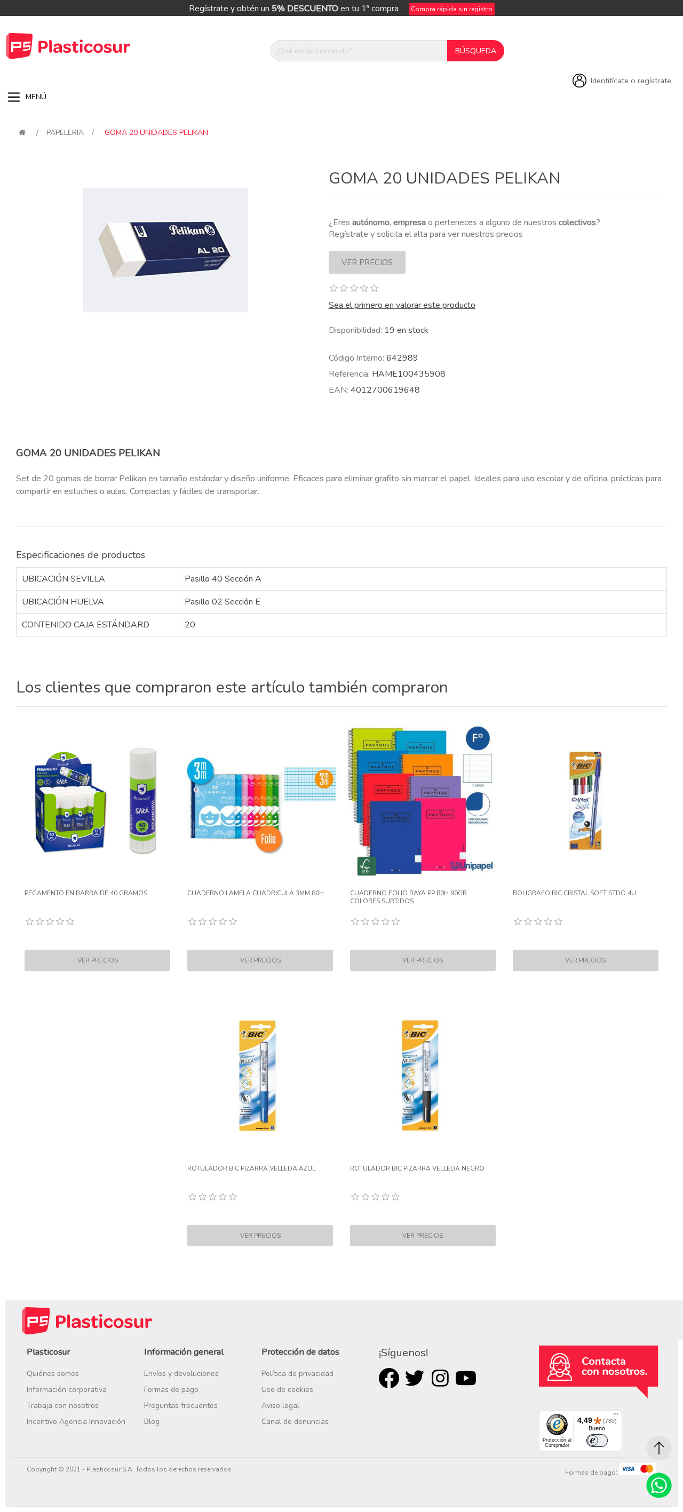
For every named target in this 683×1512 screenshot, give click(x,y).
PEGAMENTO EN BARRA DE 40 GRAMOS (86, 893)
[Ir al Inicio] (659, 1448)
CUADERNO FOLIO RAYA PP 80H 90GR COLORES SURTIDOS (408, 897)
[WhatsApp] (659, 1485)
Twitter (414, 1378)
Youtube (466, 1378)
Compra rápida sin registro (452, 9)
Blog (152, 1421)
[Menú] (615, 1416)
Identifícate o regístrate (631, 80)
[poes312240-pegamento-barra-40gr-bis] (97, 801)
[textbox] (359, 50)
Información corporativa (67, 1389)
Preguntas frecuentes (181, 1405)
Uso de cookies (287, 1389)
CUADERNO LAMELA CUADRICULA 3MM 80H (255, 893)
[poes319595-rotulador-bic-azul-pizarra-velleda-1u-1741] (260, 1076)
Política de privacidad (297, 1373)
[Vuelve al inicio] (22, 132)
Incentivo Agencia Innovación (76, 1421)
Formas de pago (171, 1389)
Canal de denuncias (295, 1421)
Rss (440, 1378)
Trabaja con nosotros (63, 1405)
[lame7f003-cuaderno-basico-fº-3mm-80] (260, 801)
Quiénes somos (53, 1373)
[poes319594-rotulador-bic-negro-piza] (423, 1076)
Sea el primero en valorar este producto (402, 305)
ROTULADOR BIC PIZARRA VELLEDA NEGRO (417, 1168)
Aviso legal (280, 1405)
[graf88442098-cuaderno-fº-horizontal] (423, 801)
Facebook (389, 1378)
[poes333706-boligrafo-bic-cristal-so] (585, 801)
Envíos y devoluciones (181, 1373)
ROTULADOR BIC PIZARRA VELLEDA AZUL (251, 1168)
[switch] (597, 1440)
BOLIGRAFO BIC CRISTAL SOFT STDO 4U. (575, 893)
